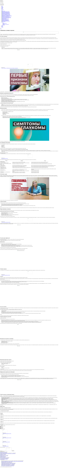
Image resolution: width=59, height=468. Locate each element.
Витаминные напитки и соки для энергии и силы (6, 462)
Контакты (2, 9)
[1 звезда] (1, 424)
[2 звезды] (3, 424)
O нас (2, 6)
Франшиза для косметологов (6, 24)
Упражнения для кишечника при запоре (7, 433)
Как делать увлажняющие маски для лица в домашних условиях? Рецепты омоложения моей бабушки (12, 461)
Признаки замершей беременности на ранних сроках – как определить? (7, 453)
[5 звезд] (10, 424)
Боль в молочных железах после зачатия (7, 437)
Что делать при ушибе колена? (4, 158)
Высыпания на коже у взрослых (3, 452)
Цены (2, 26)
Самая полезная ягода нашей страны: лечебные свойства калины (8, 463)
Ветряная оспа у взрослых (3, 454)
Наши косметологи (5, 23)
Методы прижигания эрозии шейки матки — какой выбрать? (7, 464)
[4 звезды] (8, 424)
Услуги (2, 10)
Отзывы (2, 7)
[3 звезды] (6, 424)
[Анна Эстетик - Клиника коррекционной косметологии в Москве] (0, 28)
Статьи (2, 8)
